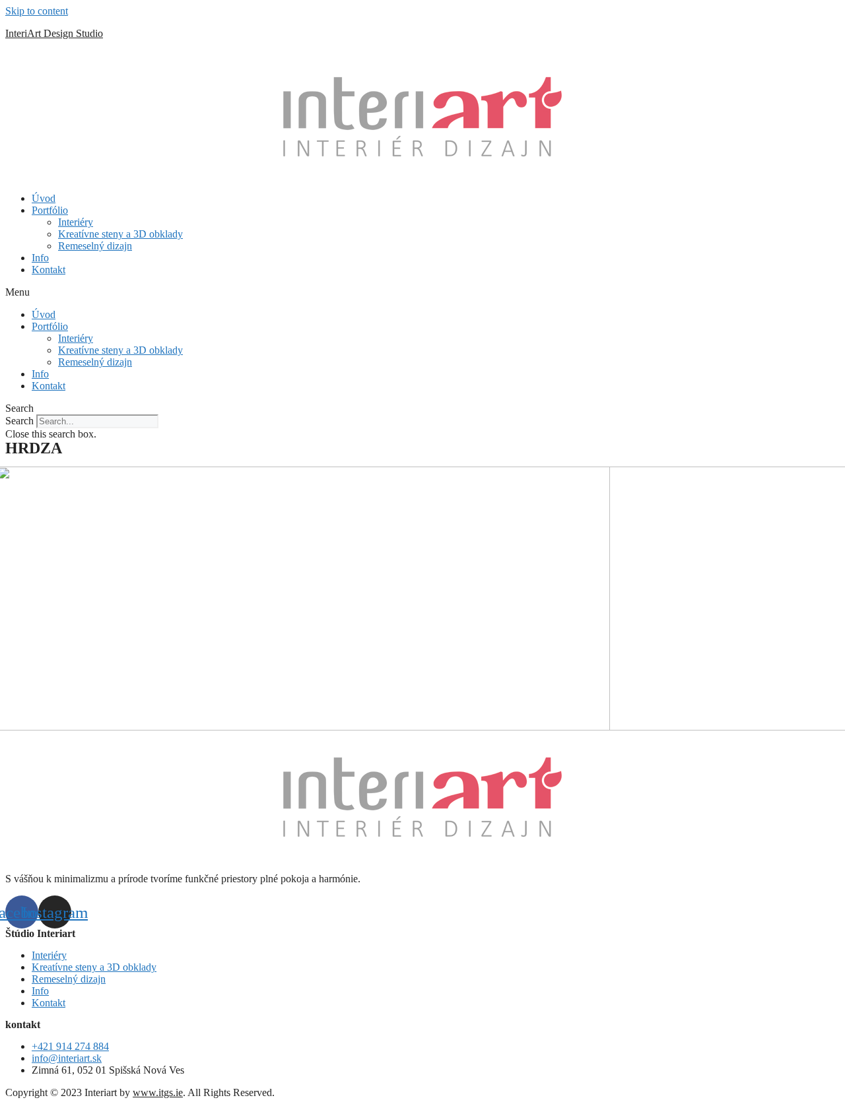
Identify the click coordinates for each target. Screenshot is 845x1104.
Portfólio (50, 210)
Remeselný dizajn (95, 245)
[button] (422, 292)
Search (19, 420)
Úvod (43, 198)
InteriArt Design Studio (54, 33)
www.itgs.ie (158, 1092)
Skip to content (36, 10)
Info (40, 257)
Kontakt (48, 269)
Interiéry (75, 222)
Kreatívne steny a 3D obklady (120, 234)
